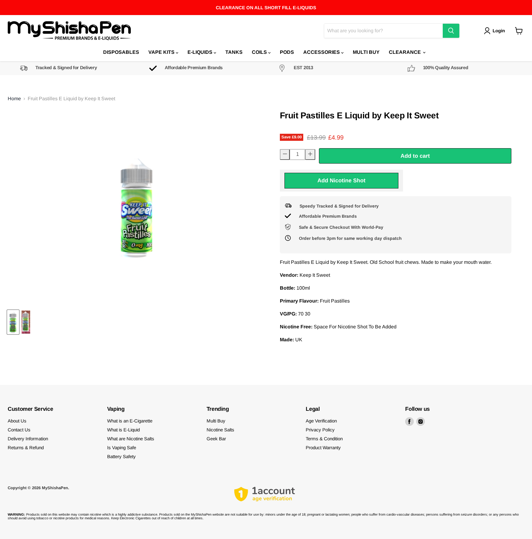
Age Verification (321, 420)
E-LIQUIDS (200, 52)
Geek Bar (216, 438)
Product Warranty (323, 447)
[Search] (451, 31)
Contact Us (19, 429)
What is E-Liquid (123, 429)
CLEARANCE (405, 52)
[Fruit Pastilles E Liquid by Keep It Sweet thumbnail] (13, 322)
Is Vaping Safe (121, 447)
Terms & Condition (324, 438)
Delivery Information (28, 438)
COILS (260, 52)
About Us (17, 420)
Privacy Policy (320, 429)
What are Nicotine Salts (130, 438)
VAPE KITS (162, 52)
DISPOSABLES (121, 52)
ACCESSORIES (322, 52)
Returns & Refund (26, 447)
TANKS (234, 52)
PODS (287, 52)
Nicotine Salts (220, 429)
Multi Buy (216, 420)
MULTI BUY (366, 52)
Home (14, 98)
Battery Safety (121, 456)
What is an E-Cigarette (129, 420)
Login (499, 30)
